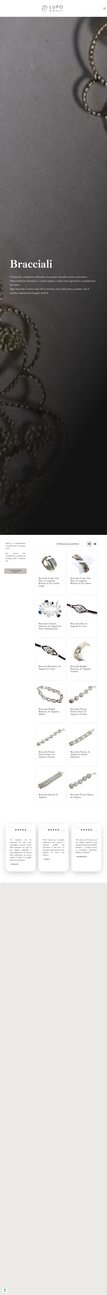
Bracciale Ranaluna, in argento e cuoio (50, 667)
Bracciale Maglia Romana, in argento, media (49, 711)
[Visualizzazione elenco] (95, 544)
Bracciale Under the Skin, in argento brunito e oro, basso (80, 581)
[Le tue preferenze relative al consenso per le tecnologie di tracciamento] (5, 1290)
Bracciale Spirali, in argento (48, 796)
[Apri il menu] (104, 8)
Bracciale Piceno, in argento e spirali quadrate (80, 754)
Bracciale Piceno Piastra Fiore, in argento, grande (78, 711)
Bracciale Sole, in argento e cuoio (78, 625)
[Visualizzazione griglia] (89, 544)
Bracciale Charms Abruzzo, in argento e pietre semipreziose (50, 626)
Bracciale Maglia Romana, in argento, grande (80, 669)
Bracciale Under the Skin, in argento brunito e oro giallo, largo (49, 582)
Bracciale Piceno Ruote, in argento (82, 796)
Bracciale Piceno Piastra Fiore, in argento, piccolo (47, 754)
